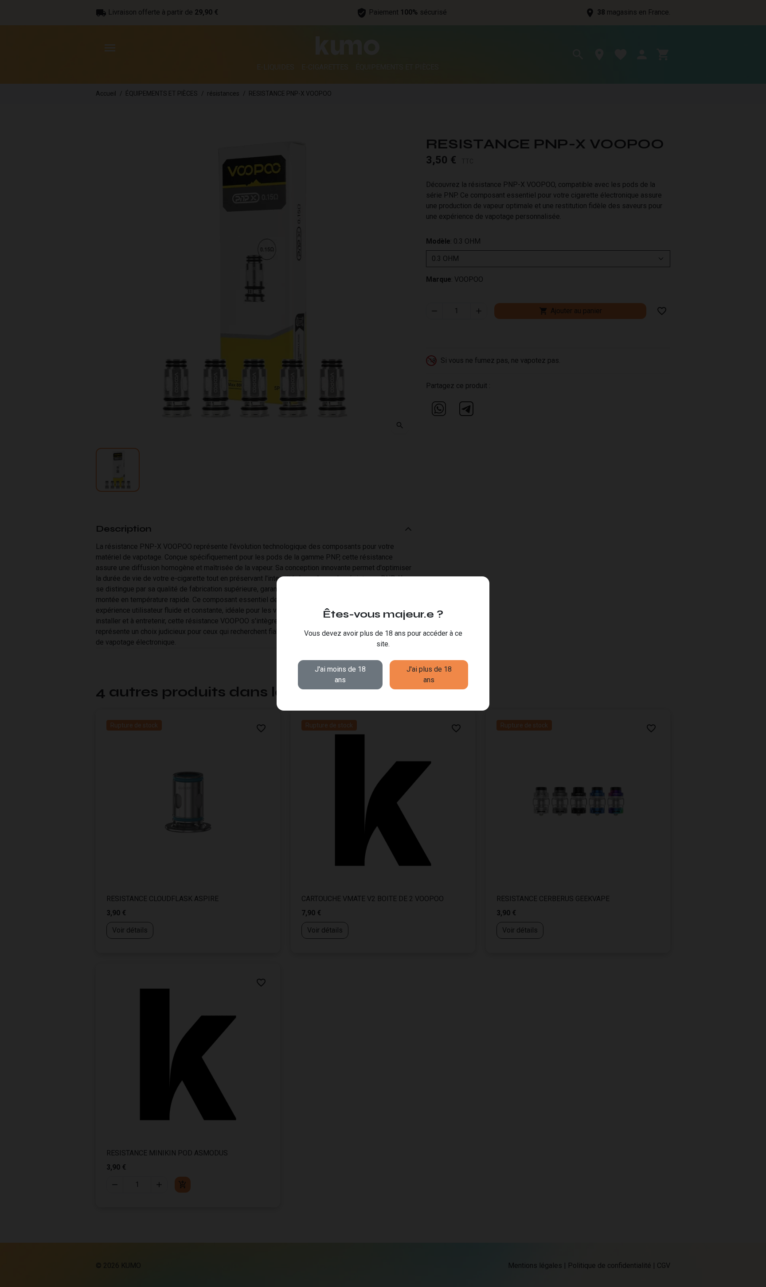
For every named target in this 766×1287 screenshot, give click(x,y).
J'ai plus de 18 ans (429, 674)
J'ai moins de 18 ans (340, 674)
